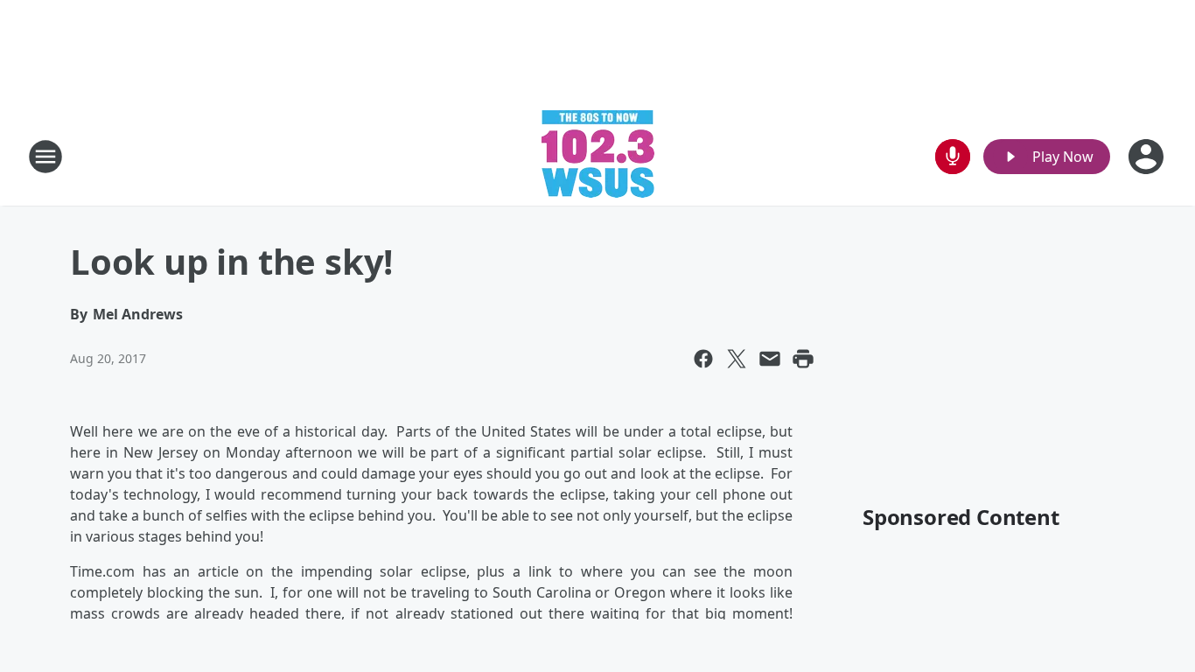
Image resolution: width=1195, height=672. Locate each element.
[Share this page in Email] (770, 358)
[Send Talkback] (952, 156)
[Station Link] (598, 156)
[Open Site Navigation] (45, 156)
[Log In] (1148, 156)
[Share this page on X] (736, 358)
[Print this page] (803, 358)
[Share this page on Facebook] (703, 358)
